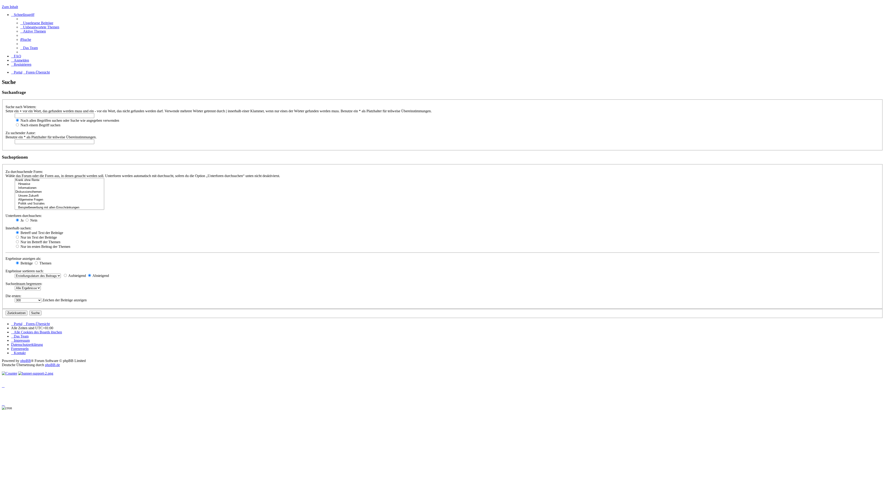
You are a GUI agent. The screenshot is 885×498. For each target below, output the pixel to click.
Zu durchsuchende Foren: (24, 172)
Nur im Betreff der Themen (40, 242)
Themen (44, 263)
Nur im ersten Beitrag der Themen (45, 247)
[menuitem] (36, 23)
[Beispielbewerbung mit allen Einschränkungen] (59, 208)
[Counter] (9, 373)
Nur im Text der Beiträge (38, 237)
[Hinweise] (59, 184)
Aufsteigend (77, 276)
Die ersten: (13, 296)
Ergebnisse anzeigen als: (23, 259)
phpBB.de (52, 365)
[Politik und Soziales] (59, 204)
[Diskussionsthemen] (59, 192)
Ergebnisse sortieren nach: (25, 271)
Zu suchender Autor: (20, 133)
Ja (22, 220)
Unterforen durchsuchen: (24, 216)
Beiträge (26, 263)
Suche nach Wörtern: (21, 107)
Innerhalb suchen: (18, 228)
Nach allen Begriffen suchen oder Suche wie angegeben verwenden (69, 120)
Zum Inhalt (10, 7)
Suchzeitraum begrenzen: (24, 284)
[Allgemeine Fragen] (59, 200)
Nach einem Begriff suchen (40, 125)
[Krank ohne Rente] (59, 180)
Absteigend (100, 276)
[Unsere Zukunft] (59, 196)
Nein (33, 220)
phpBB (25, 361)
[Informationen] (59, 188)
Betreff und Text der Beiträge (41, 233)
